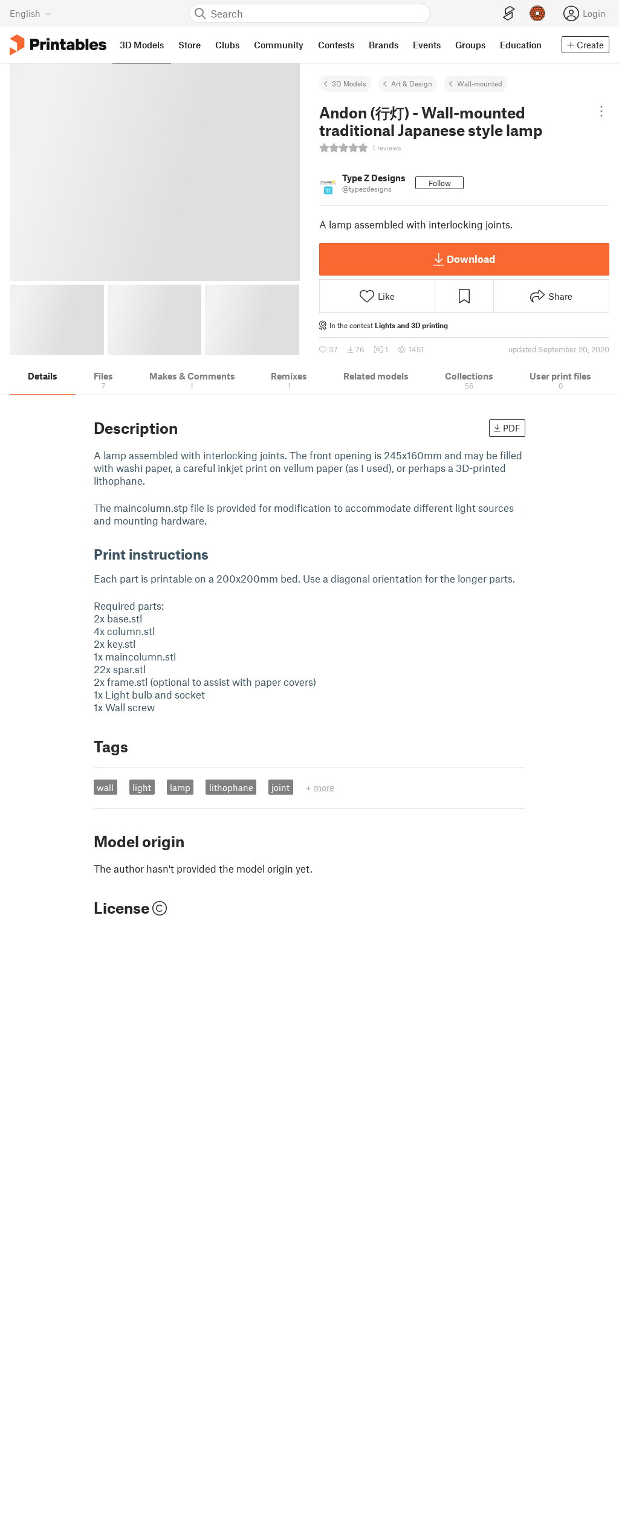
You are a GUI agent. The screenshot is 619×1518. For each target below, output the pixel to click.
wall (105, 787)
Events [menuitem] (427, 44)
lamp (180, 787)
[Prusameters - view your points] (537, 13)
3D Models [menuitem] (142, 44)
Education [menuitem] (521, 44)
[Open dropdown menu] (601, 111)
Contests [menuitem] (336, 44)
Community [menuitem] (278, 44)
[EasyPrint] (509, 13)
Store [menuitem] (189, 44)
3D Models (349, 83)
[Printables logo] (58, 45)
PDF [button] (511, 427)
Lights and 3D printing (411, 325)
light (141, 787)
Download (471, 259)
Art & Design (411, 83)
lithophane (231, 787)
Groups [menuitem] (470, 44)
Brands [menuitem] (383, 44)
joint (280, 787)
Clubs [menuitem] (227, 44)
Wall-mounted (479, 83)
